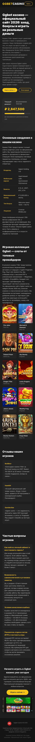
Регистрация (25, 90)
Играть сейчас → (10, 90)
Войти (28, 3)
